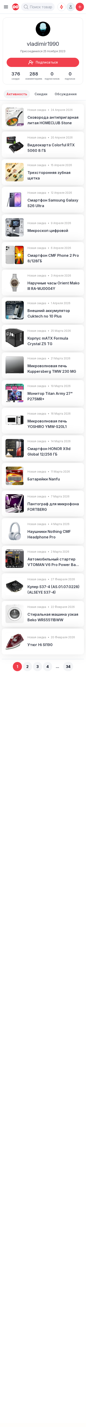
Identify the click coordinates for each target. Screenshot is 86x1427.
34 (68, 666)
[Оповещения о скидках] (61, 7)
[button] (26, 7)
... (57, 666)
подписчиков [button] (52, 75)
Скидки (41, 94)
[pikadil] (14, 7)
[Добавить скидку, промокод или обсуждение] (80, 7)
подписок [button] (70, 75)
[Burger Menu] (6, 7)
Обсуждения (66, 94)
